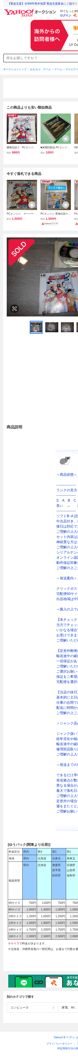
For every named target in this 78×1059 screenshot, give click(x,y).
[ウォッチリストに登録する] (31, 138)
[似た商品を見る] (14, 308)
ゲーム (58, 69)
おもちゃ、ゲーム (40, 69)
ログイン (65, 15)
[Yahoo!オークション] (30, 10)
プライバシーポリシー (59, 1043)
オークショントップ (15, 69)
